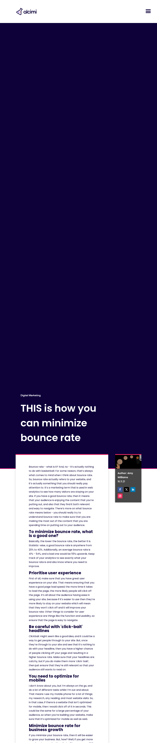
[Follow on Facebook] (120, 489)
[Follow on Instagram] (120, 495)
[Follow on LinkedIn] (132, 489)
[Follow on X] (126, 489)
